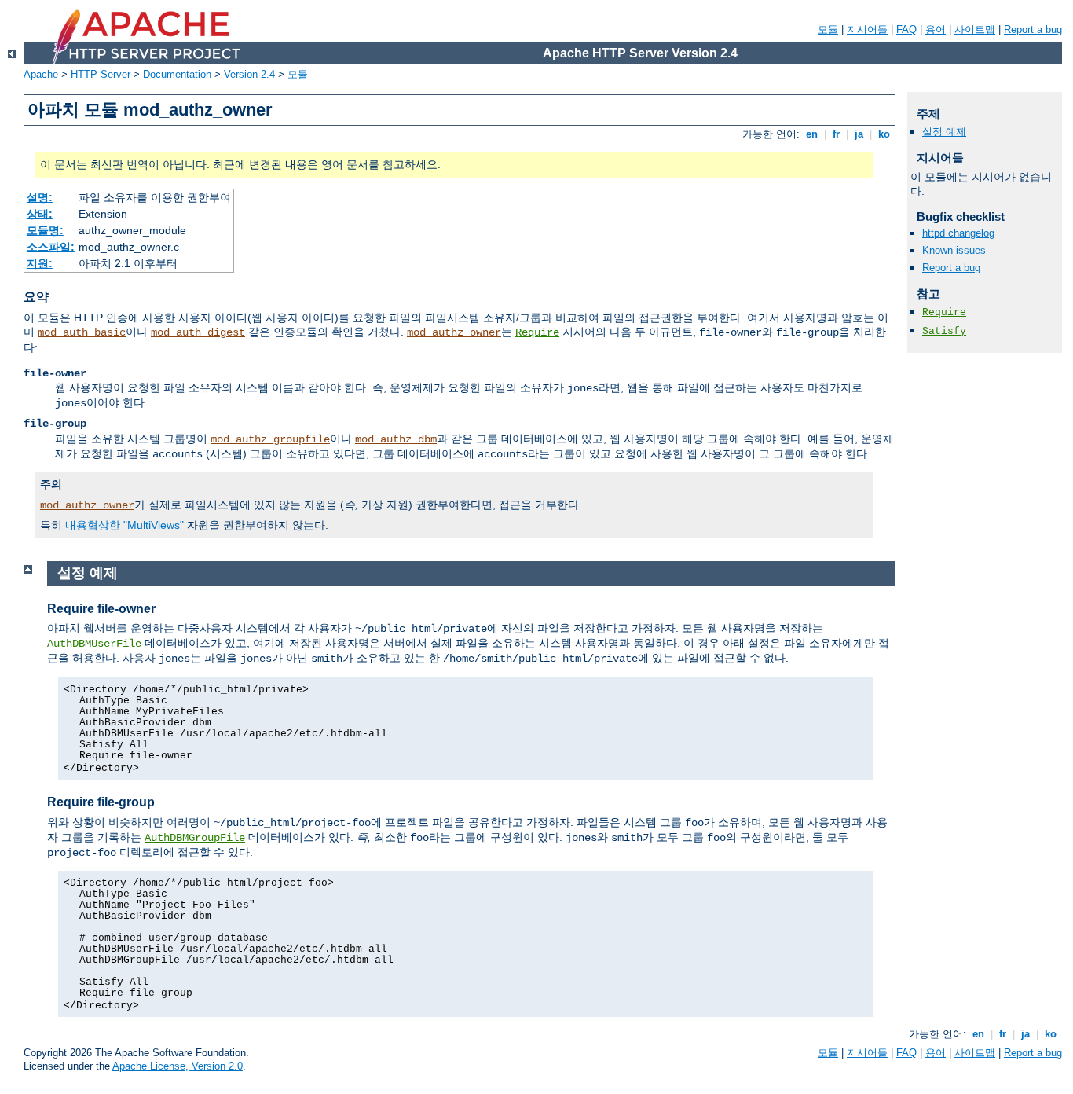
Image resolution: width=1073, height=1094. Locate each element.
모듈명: (45, 230)
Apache (41, 74)
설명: (40, 197)
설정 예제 (944, 132)
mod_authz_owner (454, 332)
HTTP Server (100, 74)
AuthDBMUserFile (94, 643)
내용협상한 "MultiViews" (124, 525)
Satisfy (944, 331)
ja (858, 134)
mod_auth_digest (198, 332)
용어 (935, 29)
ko (884, 134)
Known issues (954, 250)
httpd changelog (958, 233)
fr (836, 134)
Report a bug (1033, 29)
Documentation (177, 74)
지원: (40, 263)
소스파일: (51, 246)
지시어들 (867, 29)
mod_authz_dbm (396, 439)
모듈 (828, 29)
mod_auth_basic (82, 332)
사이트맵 (974, 29)
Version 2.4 (249, 74)
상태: (40, 213)
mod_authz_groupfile (270, 439)
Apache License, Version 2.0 (177, 1066)
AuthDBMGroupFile (195, 838)
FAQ (906, 29)
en (812, 134)
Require (537, 332)
